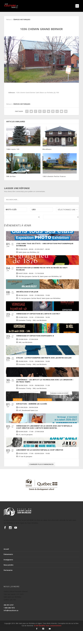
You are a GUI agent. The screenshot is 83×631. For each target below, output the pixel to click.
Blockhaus (47, 149)
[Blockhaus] (60, 136)
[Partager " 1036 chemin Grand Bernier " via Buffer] (53, 111)
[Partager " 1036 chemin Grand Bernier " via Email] (61, 111)
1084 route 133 (12, 149)
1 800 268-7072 (9, 608)
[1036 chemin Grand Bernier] (41, 59)
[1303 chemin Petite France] (60, 163)
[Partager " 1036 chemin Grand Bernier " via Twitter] (31, 111)
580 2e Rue (11, 176)
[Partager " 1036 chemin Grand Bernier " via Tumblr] (40, 111)
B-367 (36, 626)
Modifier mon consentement (50, 626)
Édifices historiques (22, 19)
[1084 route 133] (23, 136)
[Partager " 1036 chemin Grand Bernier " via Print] (66, 111)
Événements (8, 554)
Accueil (6, 549)
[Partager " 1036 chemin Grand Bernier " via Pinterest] (44, 111)
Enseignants (8, 560)
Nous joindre (8, 565)
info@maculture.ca (11, 610)
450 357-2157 (8, 605)
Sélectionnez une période (66, 210)
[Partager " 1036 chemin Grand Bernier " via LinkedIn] (48, 111)
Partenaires (8, 570)
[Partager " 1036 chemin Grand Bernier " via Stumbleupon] (57, 111)
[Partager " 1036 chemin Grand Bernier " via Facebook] (27, 111)
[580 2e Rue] (23, 163)
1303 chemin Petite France (54, 176)
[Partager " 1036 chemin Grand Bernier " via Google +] (35, 111)
